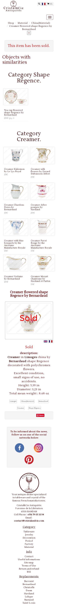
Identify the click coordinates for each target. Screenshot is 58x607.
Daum (29, 590)
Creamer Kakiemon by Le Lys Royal (14, 170)
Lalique (29, 596)
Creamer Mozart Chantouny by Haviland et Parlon (40, 279)
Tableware (29, 531)
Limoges (31, 357)
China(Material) (40, 23)
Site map (29, 562)
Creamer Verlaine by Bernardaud (13, 277)
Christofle (29, 587)
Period (29, 541)
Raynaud (29, 599)
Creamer (14, 357)
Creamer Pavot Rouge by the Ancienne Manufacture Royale (41, 244)
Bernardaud (18, 361)
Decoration (29, 538)
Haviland (29, 593)
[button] (13, 401)
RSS (29, 572)
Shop (11, 23)
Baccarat (29, 581)
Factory (29, 544)
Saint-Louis (29, 603)
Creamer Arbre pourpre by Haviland (39, 207)
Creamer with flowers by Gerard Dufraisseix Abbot (40, 171)
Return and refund (29, 568)
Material (23, 23)
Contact (29, 556)
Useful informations (29, 559)
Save (41, 415)
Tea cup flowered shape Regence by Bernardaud (14, 112)
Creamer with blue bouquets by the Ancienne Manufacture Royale (15, 244)
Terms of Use (29, 565)
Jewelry (29, 534)
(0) (50, 4)
